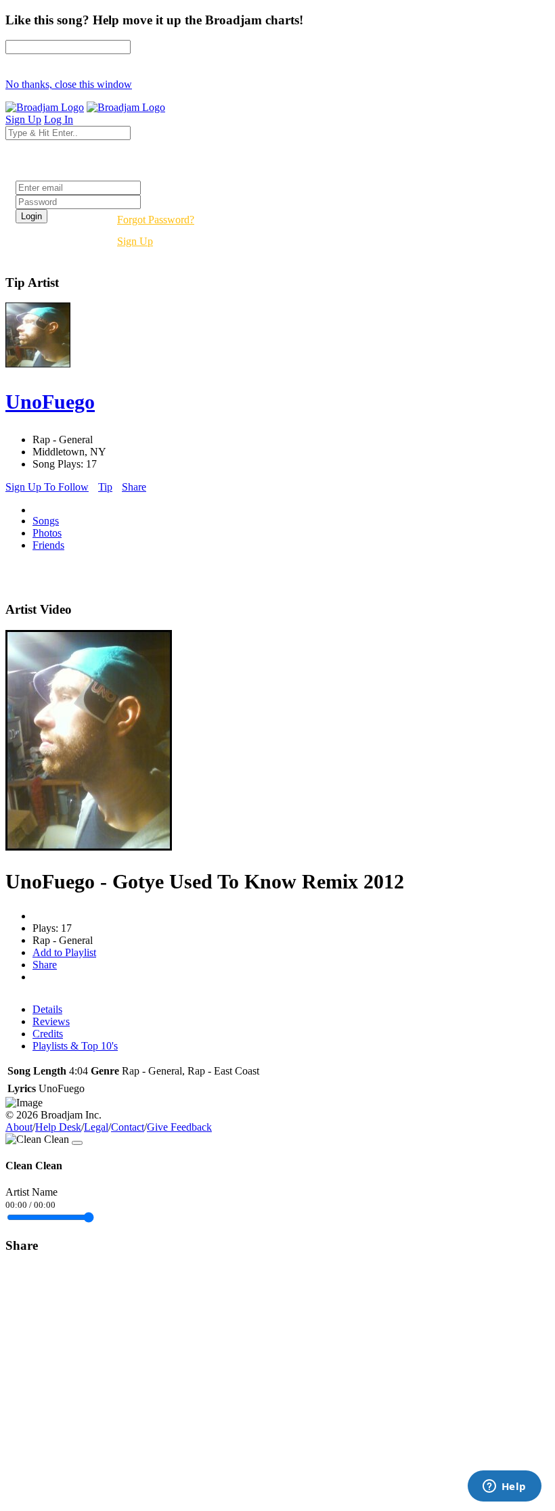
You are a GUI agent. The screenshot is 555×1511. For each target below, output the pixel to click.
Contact (127, 1127)
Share (134, 487)
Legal (96, 1127)
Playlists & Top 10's (75, 1046)
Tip (105, 487)
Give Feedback (179, 1127)
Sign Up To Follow (47, 487)
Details (47, 1009)
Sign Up (135, 241)
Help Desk (58, 1127)
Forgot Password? (155, 219)
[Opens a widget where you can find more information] (504, 1487)
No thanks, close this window (68, 84)
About (18, 1127)
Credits (47, 1033)
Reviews (51, 1021)
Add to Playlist (64, 952)
